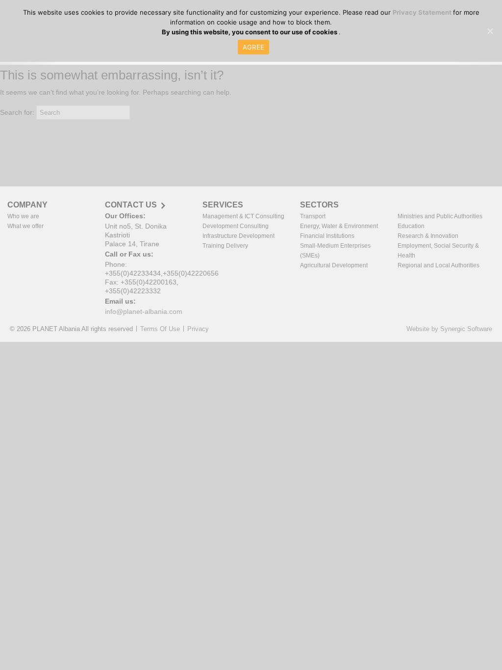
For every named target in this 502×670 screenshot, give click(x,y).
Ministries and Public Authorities (440, 216)
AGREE (253, 47)
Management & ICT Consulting (243, 216)
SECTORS (319, 205)
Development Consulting (235, 226)
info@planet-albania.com (143, 311)
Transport (313, 216)
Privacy (198, 329)
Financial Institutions (327, 235)
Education (411, 226)
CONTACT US (131, 205)
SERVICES (222, 205)
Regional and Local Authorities (438, 265)
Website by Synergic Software (449, 329)
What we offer (25, 226)
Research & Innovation (428, 235)
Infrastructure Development (238, 235)
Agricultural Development (334, 265)
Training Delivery (225, 245)
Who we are (23, 216)
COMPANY (27, 205)
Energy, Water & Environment (339, 226)
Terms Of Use (160, 329)
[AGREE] (490, 31)
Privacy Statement (423, 12)
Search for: (17, 112)
